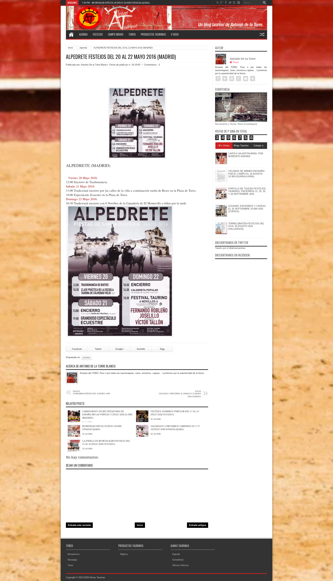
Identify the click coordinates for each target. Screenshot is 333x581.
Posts (236, 62)
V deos (175, 34)
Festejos (98, 34)
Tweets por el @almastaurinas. (230, 248)
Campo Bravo (115, 34)
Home (71, 34)
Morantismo (73, 554)
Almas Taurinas (97, 577)
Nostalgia (72, 559)
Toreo (132, 34)
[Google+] (222, 2)
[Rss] (217, 2)
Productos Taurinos (153, 34)
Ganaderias (178, 559)
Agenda (83, 34)
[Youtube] (234, 2)
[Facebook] (226, 2)
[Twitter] (230, 2)
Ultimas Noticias (180, 565)
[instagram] (238, 2)
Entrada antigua (197, 525)
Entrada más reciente (79, 525)
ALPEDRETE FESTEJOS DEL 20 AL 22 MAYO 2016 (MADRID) (121, 57)
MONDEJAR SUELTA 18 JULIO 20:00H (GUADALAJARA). (121, 2)
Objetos (124, 554)
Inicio (70, 48)
